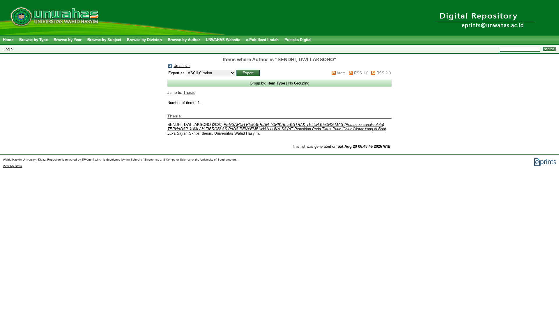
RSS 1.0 (361, 73)
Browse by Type (33, 40)
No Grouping (298, 83)
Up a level (182, 66)
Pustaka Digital (298, 40)
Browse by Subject (104, 40)
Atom (341, 73)
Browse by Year (68, 40)
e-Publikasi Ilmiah (262, 40)
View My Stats (12, 166)
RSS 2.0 (383, 73)
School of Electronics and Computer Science (161, 159)
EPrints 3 (88, 159)
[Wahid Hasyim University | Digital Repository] (114, 33)
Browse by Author (184, 40)
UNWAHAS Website (223, 40)
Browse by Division (144, 40)
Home (8, 40)
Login (8, 49)
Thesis (189, 92)
